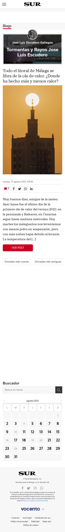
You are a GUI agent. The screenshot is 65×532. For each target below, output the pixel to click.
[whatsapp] (42, 487)
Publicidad (35, 521)
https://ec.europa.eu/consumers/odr (35, 501)
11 (24, 432)
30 (7, 457)
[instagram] (35, 487)
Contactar (15, 518)
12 (32, 432)
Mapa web (47, 521)
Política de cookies (30, 525)
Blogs (7, 26)
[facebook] (22, 487)
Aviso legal (27, 518)
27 (41, 448)
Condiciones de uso (42, 518)
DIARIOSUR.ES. (32, 473)
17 (15, 440)
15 (57, 432)
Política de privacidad (19, 521)
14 (49, 432)
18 (24, 440)
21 (49, 440)
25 (24, 448)
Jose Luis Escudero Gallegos (32, 42)
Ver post (18, 247)
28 (49, 448)
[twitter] (29, 487)
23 (7, 448)
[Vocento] (32, 509)
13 (41, 432)
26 (32, 448)
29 (58, 448)
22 (58, 440)
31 (15, 457)
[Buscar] (58, 389)
